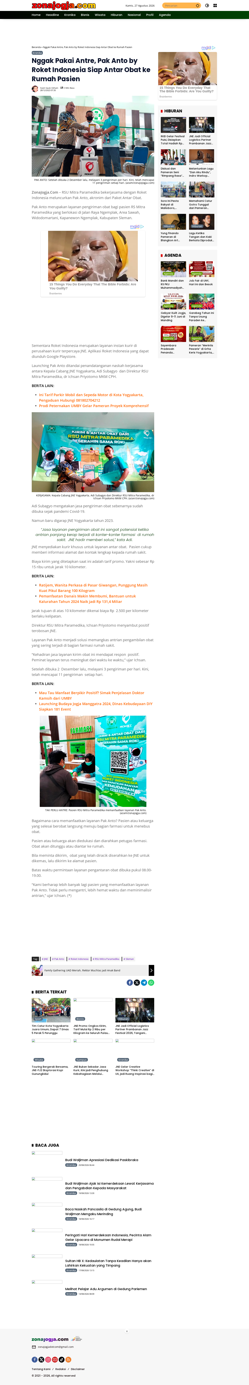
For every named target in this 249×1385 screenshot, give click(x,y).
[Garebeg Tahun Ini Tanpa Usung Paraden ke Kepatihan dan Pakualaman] (201, 301)
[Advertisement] (125, 32)
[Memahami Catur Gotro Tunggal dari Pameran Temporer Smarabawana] (201, 189)
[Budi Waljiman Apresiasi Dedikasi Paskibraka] (47, 1162)
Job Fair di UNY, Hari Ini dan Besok (201, 282)
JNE (46, 959)
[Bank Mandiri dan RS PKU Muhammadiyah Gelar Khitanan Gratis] (173, 269)
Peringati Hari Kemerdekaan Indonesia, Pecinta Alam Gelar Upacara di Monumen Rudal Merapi (108, 1237)
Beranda (36, 47)
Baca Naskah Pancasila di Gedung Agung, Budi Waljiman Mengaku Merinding (103, 1211)
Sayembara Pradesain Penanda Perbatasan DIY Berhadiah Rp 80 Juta (172, 349)
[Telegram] (144, 983)
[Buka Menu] (215, 5)
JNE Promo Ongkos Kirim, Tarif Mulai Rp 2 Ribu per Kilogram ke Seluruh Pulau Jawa (90, 1029)
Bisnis (80, 1019)
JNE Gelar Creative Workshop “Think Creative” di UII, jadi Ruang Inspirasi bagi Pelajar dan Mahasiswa (134, 1070)
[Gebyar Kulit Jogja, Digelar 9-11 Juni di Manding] (173, 301)
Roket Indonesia (79, 959)
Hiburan (123, 1019)
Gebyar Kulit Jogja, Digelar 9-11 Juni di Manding (173, 316)
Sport (38, 1019)
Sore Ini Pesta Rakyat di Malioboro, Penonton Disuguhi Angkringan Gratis (173, 204)
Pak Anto (59, 959)
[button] (197, 5)
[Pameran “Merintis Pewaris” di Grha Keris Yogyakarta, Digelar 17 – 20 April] (201, 334)
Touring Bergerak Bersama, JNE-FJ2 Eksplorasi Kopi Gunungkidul (50, 1070)
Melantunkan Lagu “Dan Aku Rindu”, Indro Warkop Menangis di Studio (201, 172)
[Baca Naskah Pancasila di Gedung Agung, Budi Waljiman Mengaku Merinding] (47, 1214)
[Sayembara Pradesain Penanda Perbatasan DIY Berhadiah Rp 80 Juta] (173, 334)
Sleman (130, 959)
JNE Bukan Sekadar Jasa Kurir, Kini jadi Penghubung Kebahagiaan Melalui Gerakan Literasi (90, 1070)
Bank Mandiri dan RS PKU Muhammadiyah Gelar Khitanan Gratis (172, 284)
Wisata (39, 1059)
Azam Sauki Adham (49, 88)
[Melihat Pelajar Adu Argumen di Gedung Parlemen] (47, 1291)
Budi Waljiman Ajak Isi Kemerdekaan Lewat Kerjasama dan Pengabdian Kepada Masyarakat (109, 1185)
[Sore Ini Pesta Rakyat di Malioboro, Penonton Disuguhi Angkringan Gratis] (173, 189)
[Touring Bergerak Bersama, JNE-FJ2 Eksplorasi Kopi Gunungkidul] (51, 1051)
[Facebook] (130, 983)
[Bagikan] (151, 89)
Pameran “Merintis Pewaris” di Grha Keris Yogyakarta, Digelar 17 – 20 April (201, 349)
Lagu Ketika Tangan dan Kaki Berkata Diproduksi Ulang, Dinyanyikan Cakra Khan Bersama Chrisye (201, 237)
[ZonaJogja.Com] (64, 5)
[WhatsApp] (151, 983)
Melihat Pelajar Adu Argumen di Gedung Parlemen (106, 1289)
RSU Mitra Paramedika (107, 959)
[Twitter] (137, 983)
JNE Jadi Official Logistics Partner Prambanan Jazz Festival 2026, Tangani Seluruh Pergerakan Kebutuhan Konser (132, 1029)
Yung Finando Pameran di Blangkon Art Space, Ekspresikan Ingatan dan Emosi (173, 237)
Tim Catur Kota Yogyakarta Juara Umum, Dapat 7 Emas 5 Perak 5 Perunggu (50, 1029)
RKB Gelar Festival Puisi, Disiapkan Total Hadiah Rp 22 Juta (173, 140)
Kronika (37, 53)
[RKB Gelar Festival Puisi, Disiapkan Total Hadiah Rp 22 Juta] (173, 125)
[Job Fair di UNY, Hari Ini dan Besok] (201, 269)
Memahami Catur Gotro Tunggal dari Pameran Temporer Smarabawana (200, 204)
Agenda (168, 273)
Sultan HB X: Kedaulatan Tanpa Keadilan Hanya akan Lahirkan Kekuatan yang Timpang (108, 1263)
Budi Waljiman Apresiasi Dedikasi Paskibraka (101, 1160)
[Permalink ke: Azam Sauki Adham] (36, 89)
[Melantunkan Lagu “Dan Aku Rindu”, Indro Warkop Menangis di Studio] (201, 157)
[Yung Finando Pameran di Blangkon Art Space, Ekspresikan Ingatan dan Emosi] (173, 222)
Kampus (82, 1059)
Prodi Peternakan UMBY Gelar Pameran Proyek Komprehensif (94, 405)
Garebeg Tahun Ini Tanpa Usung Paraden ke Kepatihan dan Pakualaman (201, 316)
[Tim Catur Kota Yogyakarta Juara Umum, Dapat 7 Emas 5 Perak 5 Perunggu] (51, 1010)
